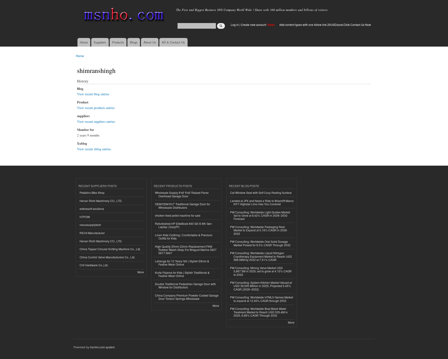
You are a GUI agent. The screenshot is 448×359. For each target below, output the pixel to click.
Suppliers (100, 42)
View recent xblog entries (94, 149)
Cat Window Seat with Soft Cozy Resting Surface (261, 193)
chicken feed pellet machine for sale (177, 215)
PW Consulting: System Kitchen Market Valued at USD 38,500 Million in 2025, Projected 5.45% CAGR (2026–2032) (261, 285)
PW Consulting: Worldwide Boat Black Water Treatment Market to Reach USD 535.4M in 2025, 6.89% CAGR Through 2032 (259, 312)
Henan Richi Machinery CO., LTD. (101, 201)
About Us (150, 42)
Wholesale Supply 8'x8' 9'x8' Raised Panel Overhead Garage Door (182, 194)
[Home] (123, 15)
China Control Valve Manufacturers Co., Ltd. (107, 257)
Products (118, 42)
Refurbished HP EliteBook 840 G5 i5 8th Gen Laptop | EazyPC (183, 225)
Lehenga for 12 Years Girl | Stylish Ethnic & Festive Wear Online (182, 262)
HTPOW (85, 217)
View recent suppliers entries (96, 121)
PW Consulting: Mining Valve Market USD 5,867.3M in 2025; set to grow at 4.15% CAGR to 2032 (261, 271)
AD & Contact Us (173, 42)
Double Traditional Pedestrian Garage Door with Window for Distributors (185, 285)
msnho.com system (102, 347)
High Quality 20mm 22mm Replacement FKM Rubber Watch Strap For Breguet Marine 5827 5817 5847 (186, 249)
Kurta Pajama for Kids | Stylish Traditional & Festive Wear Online (182, 274)
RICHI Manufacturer (92, 233)
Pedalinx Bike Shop (92, 193)
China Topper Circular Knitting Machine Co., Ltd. (110, 249)
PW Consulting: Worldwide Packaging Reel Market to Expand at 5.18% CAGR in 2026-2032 (259, 230)
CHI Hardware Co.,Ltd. (94, 265)
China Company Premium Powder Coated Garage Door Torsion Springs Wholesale (187, 297)
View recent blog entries (93, 94)
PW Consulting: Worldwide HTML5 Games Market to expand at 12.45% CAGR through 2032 (261, 298)
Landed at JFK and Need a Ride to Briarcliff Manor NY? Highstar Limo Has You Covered (262, 202)
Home (84, 42)
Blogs (134, 42)
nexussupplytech (90, 225)
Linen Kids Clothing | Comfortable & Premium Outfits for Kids (183, 236)
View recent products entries (96, 108)
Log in (235, 25)
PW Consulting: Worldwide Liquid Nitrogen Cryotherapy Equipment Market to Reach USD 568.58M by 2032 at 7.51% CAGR (261, 256)
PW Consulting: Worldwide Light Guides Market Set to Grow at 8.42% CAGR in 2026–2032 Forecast (260, 215)
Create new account (254, 25)
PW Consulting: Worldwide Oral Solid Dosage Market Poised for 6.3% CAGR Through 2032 (260, 243)
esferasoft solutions (92, 209)
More (140, 272)
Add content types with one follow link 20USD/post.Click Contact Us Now (325, 25)
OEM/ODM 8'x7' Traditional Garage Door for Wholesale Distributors (182, 205)
